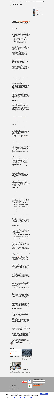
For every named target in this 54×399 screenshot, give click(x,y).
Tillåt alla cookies (44, 393)
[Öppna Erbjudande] (21, 1)
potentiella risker (17, 256)
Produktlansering (14, 3)
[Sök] (43, 1)
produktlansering (16, 45)
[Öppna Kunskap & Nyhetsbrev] (27, 1)
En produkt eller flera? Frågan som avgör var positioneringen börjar (15, 356)
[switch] (20, 397)
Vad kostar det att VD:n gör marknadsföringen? (13, 369)
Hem (12, 3)
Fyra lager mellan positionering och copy (27, 356)
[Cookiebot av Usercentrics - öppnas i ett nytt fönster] (7, 397)
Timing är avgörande (19, 58)
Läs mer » (11, 374)
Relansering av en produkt (25, 369)
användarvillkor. (41, 384)
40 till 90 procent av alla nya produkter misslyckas (23, 21)
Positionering (25, 136)
